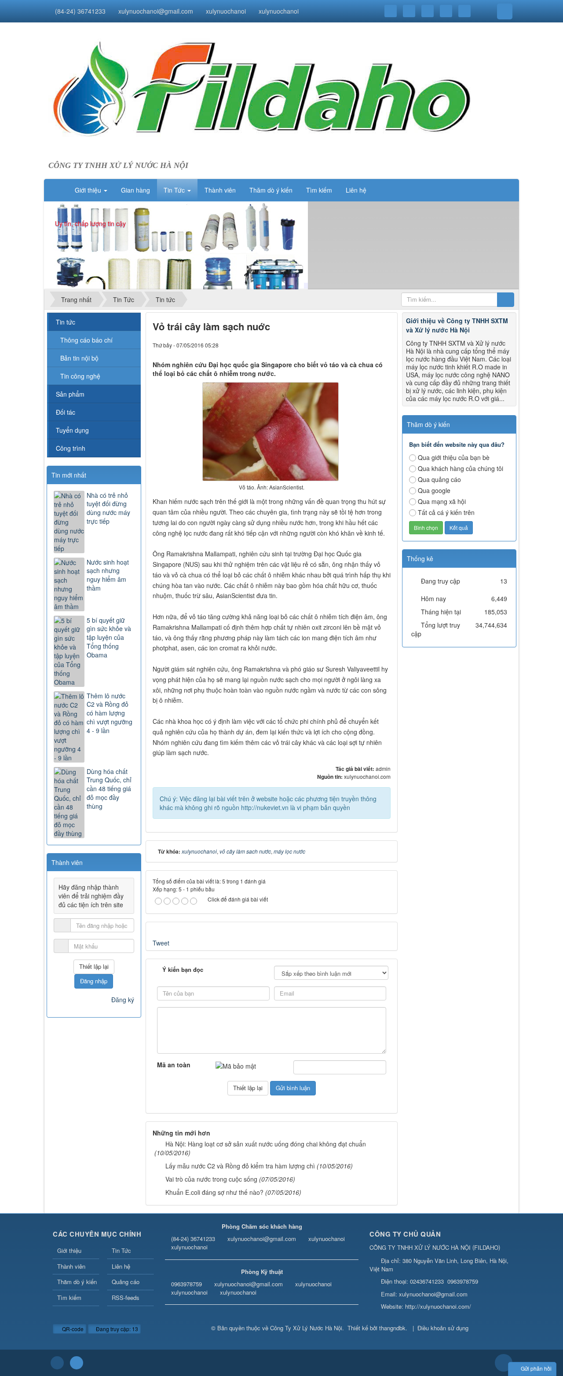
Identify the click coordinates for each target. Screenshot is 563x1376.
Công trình (70, 448)
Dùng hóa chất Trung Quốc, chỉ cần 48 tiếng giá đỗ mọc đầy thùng (109, 789)
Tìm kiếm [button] (319, 190)
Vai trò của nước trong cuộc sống (211, 1179)
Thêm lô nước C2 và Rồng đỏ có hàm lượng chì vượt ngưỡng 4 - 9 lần (109, 713)
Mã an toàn (173, 1064)
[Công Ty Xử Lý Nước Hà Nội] (261, 95)
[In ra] (369, 344)
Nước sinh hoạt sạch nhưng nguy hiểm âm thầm (108, 575)
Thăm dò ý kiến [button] (270, 190)
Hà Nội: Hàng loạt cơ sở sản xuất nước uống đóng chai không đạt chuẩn (265, 1143)
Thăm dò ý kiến (77, 1281)
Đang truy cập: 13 (116, 1328)
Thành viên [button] (220, 190)
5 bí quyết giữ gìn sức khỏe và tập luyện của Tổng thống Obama (109, 638)
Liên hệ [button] (356, 190)
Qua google (434, 490)
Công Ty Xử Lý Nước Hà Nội (306, 1328)
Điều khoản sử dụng (442, 1328)
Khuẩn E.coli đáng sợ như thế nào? (214, 1192)
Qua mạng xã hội (442, 501)
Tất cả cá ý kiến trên (446, 512)
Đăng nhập (93, 981)
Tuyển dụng (72, 430)
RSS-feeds (125, 1297)
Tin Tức (121, 1250)
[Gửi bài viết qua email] (354, 344)
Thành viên (71, 1266)
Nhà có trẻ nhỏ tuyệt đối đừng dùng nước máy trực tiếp (108, 508)
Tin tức (65, 322)
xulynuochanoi (226, 11)
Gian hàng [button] (135, 190)
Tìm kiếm (69, 1297)
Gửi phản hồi (536, 1368)
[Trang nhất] (57, 190)
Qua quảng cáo (439, 479)
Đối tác (65, 412)
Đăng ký (122, 999)
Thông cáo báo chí (86, 340)
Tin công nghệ (80, 376)
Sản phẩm (70, 394)
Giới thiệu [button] (89, 190)
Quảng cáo (125, 1281)
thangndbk (392, 1328)
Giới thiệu (69, 1250)
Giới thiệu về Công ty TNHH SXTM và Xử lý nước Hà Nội (457, 325)
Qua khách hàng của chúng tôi (460, 468)
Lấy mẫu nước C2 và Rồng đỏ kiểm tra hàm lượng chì (240, 1165)
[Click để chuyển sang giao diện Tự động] (57, 1362)
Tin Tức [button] (175, 190)
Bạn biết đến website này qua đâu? (457, 444)
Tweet (161, 942)
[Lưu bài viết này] (384, 344)
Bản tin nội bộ (79, 358)
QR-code (72, 1328)
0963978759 (186, 1284)
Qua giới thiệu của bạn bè (454, 457)
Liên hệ (121, 1266)
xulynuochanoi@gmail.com (155, 11)
